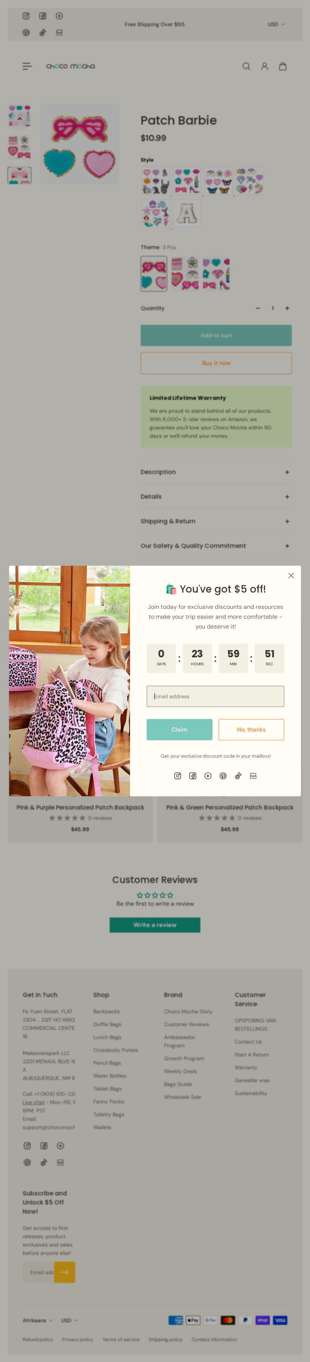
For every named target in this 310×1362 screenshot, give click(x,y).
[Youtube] (208, 776)
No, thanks (251, 729)
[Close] (291, 575)
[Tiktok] (238, 776)
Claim (180, 729)
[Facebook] (193, 776)
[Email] (253, 776)
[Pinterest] (223, 776)
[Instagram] (177, 776)
